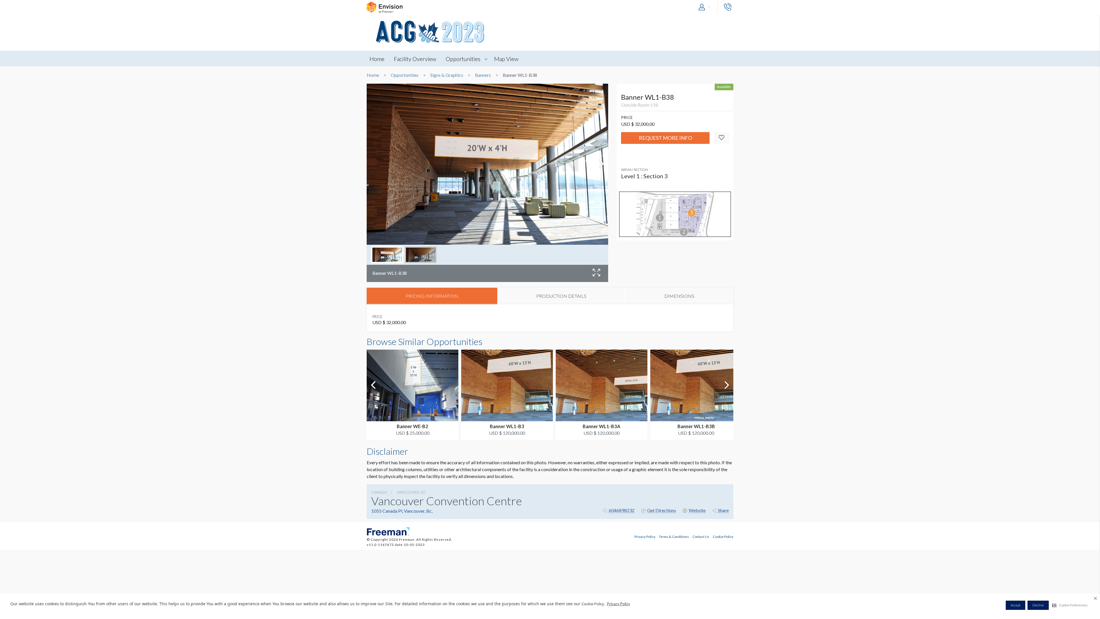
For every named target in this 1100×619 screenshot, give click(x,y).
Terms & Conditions (674, 536)
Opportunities (463, 58)
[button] (1070, 605)
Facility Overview (415, 58)
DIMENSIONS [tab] (679, 296)
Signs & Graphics (446, 75)
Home (377, 58)
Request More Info (665, 138)
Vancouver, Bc (411, 492)
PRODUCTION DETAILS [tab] (561, 296)
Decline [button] (1038, 605)
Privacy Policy (618, 604)
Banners (483, 75)
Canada (379, 492)
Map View (506, 58)
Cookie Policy (723, 536)
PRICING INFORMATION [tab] (432, 296)
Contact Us (700, 536)
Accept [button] (1015, 605)
